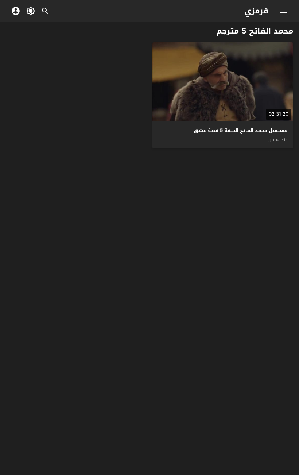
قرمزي (256, 11)
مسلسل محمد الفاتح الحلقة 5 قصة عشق (241, 130)
